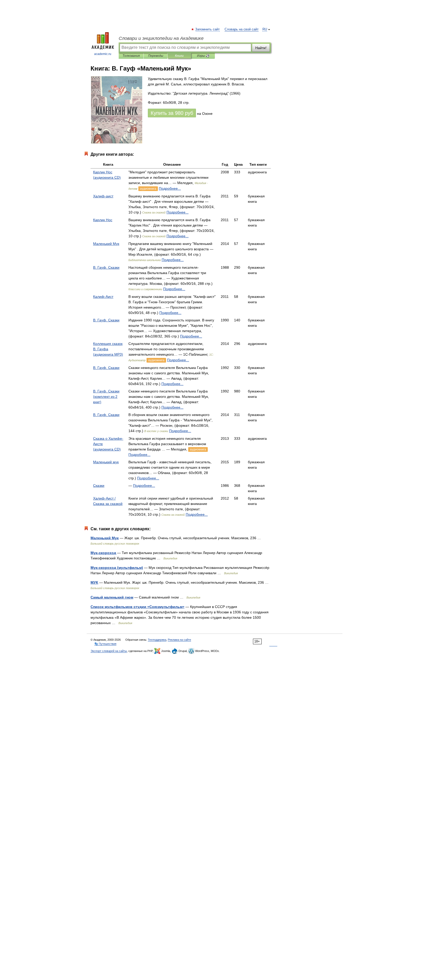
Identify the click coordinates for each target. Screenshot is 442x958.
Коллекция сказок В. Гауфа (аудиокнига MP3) (108, 349)
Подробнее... (170, 188)
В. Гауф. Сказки (106, 267)
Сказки (98, 485)
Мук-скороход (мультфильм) (117, 568)
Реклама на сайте (179, 639)
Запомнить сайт (208, 29)
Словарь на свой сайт (242, 29)
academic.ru (102, 54)
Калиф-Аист (103, 297)
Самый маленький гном (112, 597)
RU (264, 29)
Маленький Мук (106, 244)
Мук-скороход (103, 553)
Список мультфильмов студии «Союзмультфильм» (137, 607)
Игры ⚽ (203, 56)
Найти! (261, 48)
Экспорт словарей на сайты (109, 650)
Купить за (172, 113)
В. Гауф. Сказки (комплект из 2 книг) (106, 396)
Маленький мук (106, 462)
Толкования (131, 56)
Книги (179, 56)
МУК (94, 582)
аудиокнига (148, 188)
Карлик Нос (102, 220)
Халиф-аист (103, 196)
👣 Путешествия (105, 643)
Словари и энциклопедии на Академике (161, 38)
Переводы (155, 56)
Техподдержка (157, 639)
